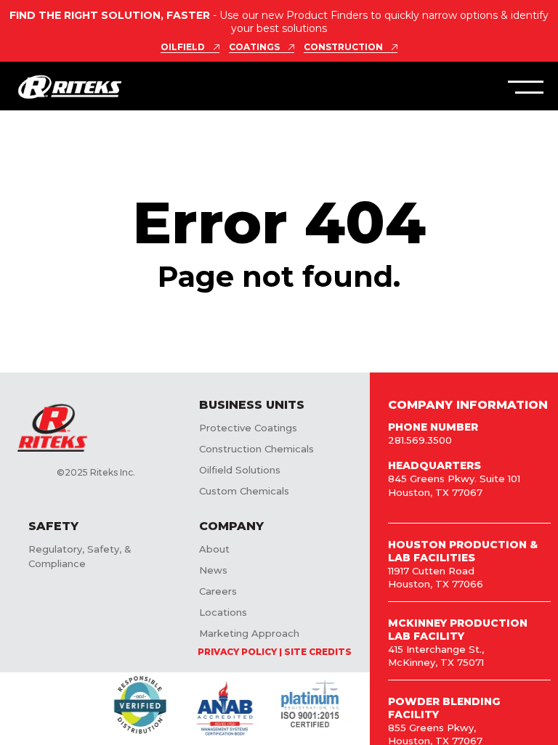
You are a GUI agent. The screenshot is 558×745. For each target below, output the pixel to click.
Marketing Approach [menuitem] (249, 633)
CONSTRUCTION (343, 47)
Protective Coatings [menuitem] (248, 427)
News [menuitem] (213, 570)
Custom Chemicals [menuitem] (244, 491)
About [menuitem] (214, 549)
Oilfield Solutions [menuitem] (239, 470)
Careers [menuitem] (218, 591)
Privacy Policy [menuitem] (237, 651)
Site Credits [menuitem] (318, 651)
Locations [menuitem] (223, 612)
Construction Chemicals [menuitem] (256, 449)
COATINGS (254, 47)
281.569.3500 (420, 440)
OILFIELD (183, 47)
